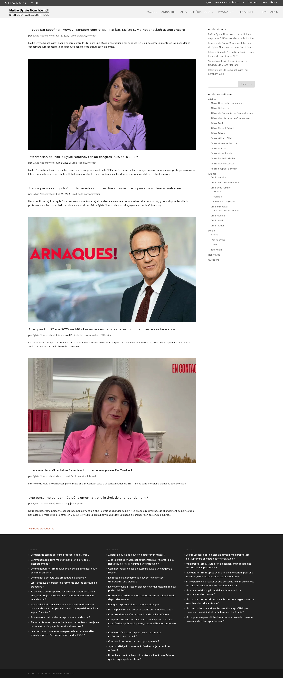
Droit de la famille (221, 187)
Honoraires (269, 12)
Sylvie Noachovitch (43, 35)
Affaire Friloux (218, 133)
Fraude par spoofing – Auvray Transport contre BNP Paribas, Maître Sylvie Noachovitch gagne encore (106, 30)
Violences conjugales (225, 201)
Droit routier (217, 225)
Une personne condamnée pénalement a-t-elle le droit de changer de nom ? (88, 498)
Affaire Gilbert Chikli (221, 138)
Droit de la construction (226, 210)
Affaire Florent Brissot (222, 128)
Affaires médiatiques (195, 12)
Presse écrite (218, 239)
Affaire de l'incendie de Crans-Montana (232, 113)
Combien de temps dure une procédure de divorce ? (60, 554)
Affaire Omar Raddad (222, 153)
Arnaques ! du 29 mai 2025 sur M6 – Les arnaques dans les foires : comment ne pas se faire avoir (101, 329)
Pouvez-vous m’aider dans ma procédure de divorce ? (60, 617)
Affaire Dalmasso (220, 108)
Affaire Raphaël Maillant (223, 158)
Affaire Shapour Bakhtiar (224, 168)
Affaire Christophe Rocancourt (227, 103)
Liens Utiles (268, 2)
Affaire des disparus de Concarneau (230, 118)
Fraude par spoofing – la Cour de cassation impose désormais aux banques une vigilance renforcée (104, 188)
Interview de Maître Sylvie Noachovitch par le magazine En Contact (80, 470)
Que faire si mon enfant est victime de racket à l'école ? (139, 614)
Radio (214, 244)
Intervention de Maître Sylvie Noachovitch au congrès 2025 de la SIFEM (83, 157)
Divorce (217, 191)
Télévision (106, 335)
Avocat (212, 173)
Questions (213, 260)
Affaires (212, 99)
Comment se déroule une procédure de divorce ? (58, 577)
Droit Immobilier (219, 206)
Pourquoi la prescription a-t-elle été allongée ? (134, 604)
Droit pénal (77, 503)
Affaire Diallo (217, 123)
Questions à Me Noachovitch (223, 2)
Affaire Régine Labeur (222, 163)
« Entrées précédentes (41, 528)
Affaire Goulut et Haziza (224, 143)
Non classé (214, 254)
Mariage (217, 196)
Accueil (152, 12)
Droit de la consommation (86, 194)
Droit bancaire (78, 35)
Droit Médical (79, 162)
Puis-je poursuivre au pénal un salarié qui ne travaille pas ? (140, 609)
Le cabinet (246, 12)
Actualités (168, 12)
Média (211, 230)
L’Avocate (224, 12)
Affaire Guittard (219, 148)
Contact (252, 2)
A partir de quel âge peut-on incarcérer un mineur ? (136, 554)
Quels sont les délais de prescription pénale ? (133, 641)
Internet (91, 35)
